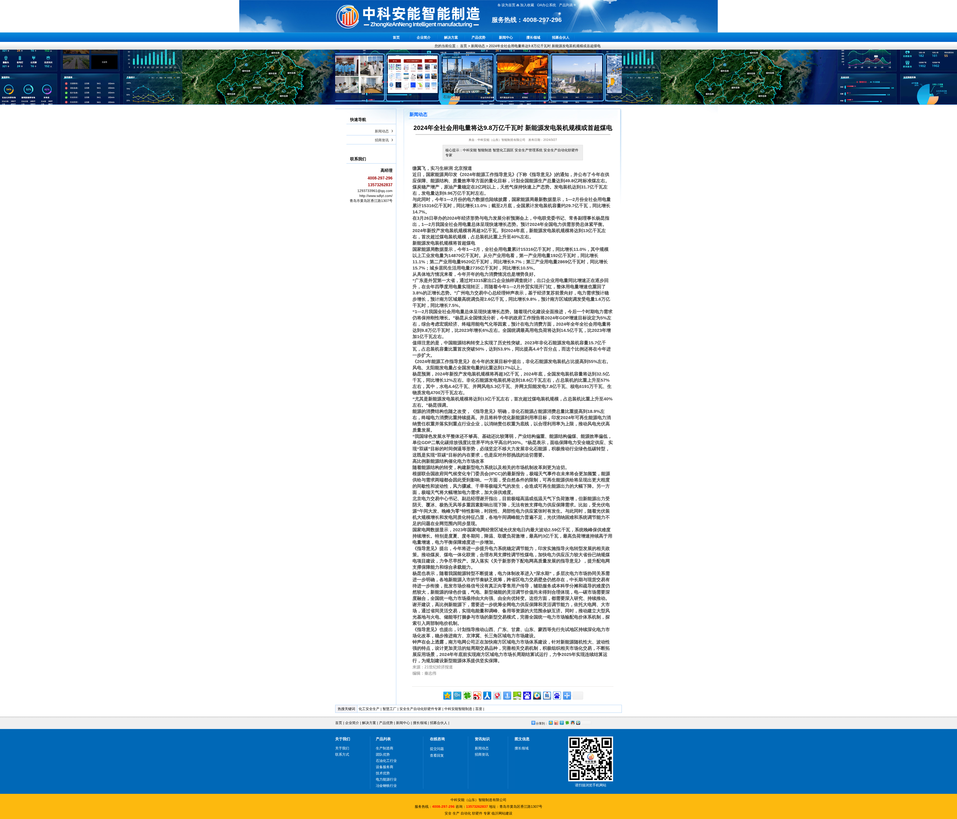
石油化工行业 (386, 761)
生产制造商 (384, 748)
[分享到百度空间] (516, 695)
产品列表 (383, 739)
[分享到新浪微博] (476, 695)
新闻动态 (478, 46)
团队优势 (383, 754)
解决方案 (451, 37)
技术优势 (383, 773)
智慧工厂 (390, 709)
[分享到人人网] (486, 695)
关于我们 (342, 739)
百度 (478, 709)
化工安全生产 (369, 709)
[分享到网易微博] (496, 695)
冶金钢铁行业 (386, 786)
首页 (396, 37)
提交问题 (437, 749)
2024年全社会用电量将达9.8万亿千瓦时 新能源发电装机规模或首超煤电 (545, 46)
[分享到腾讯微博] (457, 695)
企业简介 (424, 37)
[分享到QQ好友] (572, 723)
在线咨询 (437, 739)
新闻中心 (506, 37)
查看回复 (437, 755)
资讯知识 (482, 739)
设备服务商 (384, 767)
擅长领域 (533, 37)
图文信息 (522, 739)
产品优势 (478, 37)
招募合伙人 (560, 37)
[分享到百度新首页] (556, 695)
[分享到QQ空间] (447, 695)
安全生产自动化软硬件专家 (420, 709)
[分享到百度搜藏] (526, 695)
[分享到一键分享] (506, 695)
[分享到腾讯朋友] (467, 695)
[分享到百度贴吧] (546, 695)
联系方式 (342, 754)
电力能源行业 (386, 779)
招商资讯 (382, 140)
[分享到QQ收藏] (536, 695)
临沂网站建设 (501, 813)
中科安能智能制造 (458, 709)
